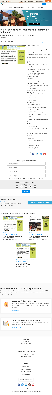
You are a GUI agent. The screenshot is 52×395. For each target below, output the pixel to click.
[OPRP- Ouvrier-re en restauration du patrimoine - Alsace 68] (26, 250)
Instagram (29, 384)
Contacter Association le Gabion (40, 202)
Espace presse (26, 344)
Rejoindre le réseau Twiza (26, 356)
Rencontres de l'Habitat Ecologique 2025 (26, 354)
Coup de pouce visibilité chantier (26, 353)
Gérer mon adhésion (26, 374)
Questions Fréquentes (26, 366)
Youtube (33, 384)
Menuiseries (41, 1)
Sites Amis (26, 372)
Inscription (44, 3)
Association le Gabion (5, 201)
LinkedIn (37, 154)
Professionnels (30, 1)
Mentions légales (30, 388)
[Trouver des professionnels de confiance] (6, 323)
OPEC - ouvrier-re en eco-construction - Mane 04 (36, 233)
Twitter (41, 154)
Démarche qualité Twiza (26, 343)
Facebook (33, 154)
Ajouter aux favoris (47, 42)
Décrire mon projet (16, 327)
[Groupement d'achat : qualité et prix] (6, 304)
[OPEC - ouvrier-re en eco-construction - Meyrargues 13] (13, 223)
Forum (25, 1)
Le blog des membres (26, 359)
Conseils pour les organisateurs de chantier (26, 351)
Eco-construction (26, 358)
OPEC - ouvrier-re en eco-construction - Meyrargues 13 (11, 233)
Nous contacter (26, 341)
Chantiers (21, 1)
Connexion (49, 3)
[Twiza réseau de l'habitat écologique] (3, 4)
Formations (36, 1)
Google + (44, 154)
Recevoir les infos (16, 310)
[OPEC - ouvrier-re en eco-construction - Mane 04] (39, 223)
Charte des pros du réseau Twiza (26, 367)
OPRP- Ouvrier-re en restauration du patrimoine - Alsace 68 (26, 260)
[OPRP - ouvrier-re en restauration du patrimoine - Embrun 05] (13, 54)
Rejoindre (48, 1)
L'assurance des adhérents (26, 369)
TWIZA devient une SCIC (26, 371)
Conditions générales (22, 388)
